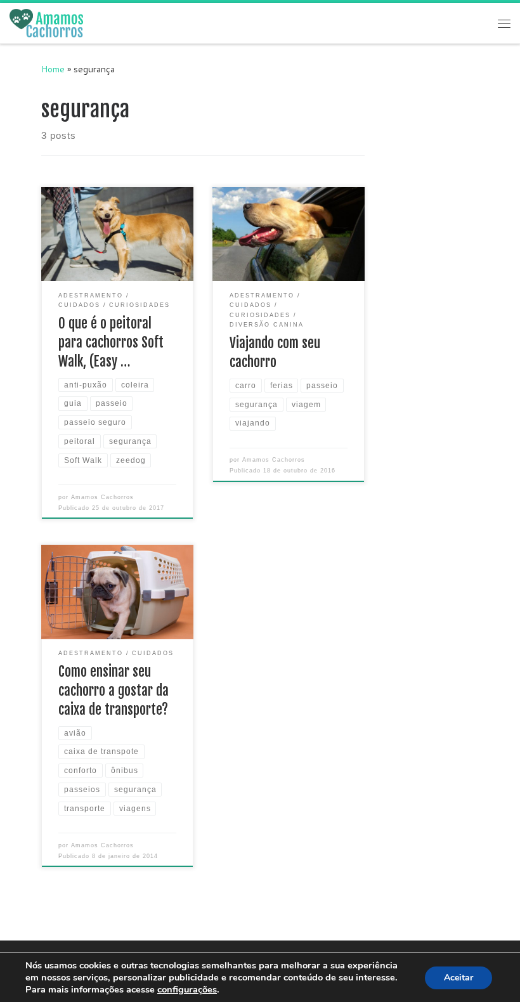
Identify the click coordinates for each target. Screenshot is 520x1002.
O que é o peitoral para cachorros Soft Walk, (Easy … (111, 342)
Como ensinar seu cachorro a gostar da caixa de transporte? (113, 690)
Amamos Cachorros (102, 497)
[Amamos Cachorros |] (46, 23)
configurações (187, 989)
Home (53, 69)
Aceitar (458, 978)
